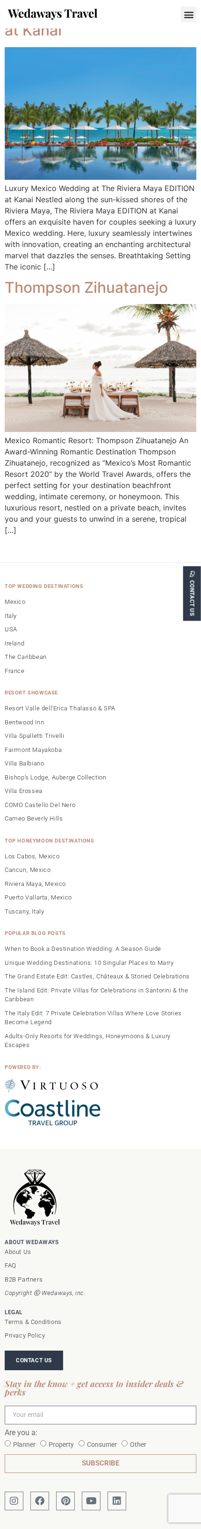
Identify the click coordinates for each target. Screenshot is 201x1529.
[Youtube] (91, 1501)
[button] (188, 14)
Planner (24, 1444)
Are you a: (21, 1433)
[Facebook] (39, 1501)
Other (138, 1444)
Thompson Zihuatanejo (86, 287)
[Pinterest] (65, 1501)
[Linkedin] (117, 1501)
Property (61, 1444)
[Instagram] (14, 1501)
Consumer (102, 1444)
